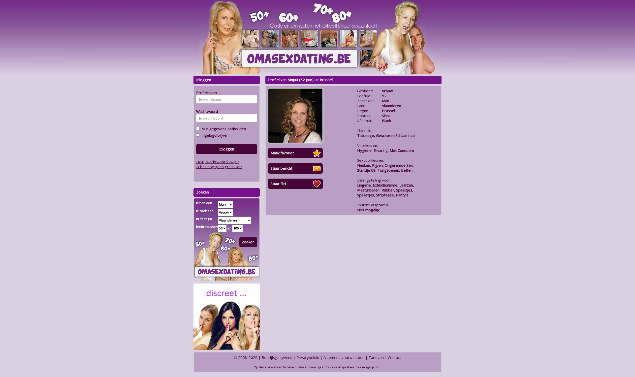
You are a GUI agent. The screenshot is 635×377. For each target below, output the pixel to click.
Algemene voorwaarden (343, 357)
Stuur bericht (281, 168)
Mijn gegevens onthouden (222, 128)
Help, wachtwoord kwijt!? (217, 161)
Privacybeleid (307, 357)
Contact (394, 357)
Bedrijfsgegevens (277, 357)
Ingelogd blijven (213, 135)
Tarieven (376, 357)
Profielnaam (205, 92)
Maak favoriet (282, 152)
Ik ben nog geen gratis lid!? (219, 166)
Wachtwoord (205, 111)
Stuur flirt (278, 183)
